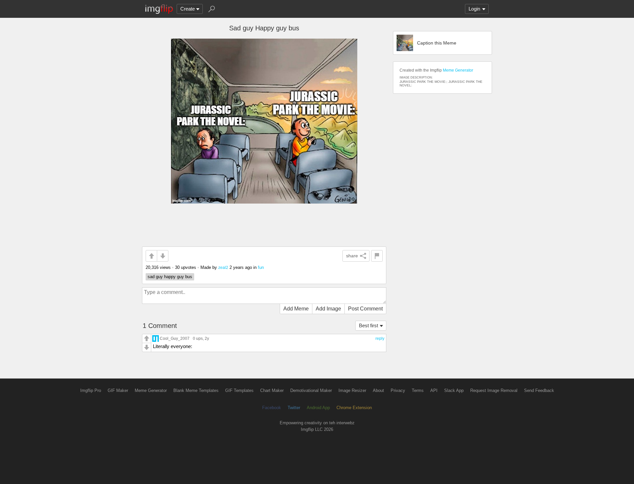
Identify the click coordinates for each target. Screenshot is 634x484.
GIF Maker (118, 390)
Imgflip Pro (90, 390)
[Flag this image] (377, 256)
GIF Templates (239, 390)
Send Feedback (539, 390)
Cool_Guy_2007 (175, 338)
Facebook (271, 407)
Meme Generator (458, 70)
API (434, 390)
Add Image (328, 308)
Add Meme (296, 308)
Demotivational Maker (311, 390)
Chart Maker (272, 390)
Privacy (398, 390)
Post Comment (365, 308)
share (352, 255)
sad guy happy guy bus (170, 276)
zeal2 (223, 267)
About (378, 390)
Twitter (294, 407)
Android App (318, 407)
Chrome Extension (354, 407)
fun (261, 267)
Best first (368, 325)
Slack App (454, 390)
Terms (418, 390)
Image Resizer (352, 390)
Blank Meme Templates (196, 390)
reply (379, 338)
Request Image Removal (493, 390)
